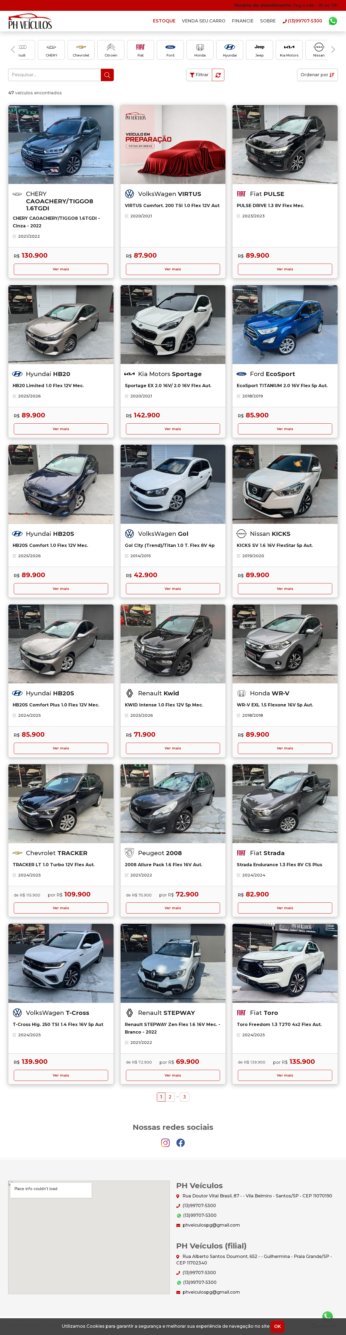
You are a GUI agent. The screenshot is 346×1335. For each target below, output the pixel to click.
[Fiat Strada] (285, 803)
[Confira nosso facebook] (181, 1140)
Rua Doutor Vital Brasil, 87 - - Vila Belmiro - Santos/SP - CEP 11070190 (256, 1195)
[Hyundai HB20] (61, 324)
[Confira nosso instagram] (166, 1140)
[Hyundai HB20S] (61, 484)
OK (277, 1326)
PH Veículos (30, 21)
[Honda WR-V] (285, 644)
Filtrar (202, 74)
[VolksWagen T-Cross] (61, 963)
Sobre (268, 21)
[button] (12, 49)
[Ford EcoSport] (285, 324)
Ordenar (314, 74)
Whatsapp (333, 21)
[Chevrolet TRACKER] (61, 803)
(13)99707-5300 (198, 1205)
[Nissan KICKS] (285, 484)
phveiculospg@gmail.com (211, 1225)
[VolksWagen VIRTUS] (173, 144)
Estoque (164, 21)
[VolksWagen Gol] (173, 484)
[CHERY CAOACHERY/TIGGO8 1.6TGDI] (61, 144)
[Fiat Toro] (285, 963)
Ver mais (61, 269)
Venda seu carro (203, 21)
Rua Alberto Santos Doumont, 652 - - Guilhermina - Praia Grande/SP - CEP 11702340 (254, 1260)
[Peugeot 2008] (173, 803)
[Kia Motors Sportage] (173, 324)
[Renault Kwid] (173, 644)
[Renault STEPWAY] (173, 963)
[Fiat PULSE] (285, 144)
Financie (243, 21)
